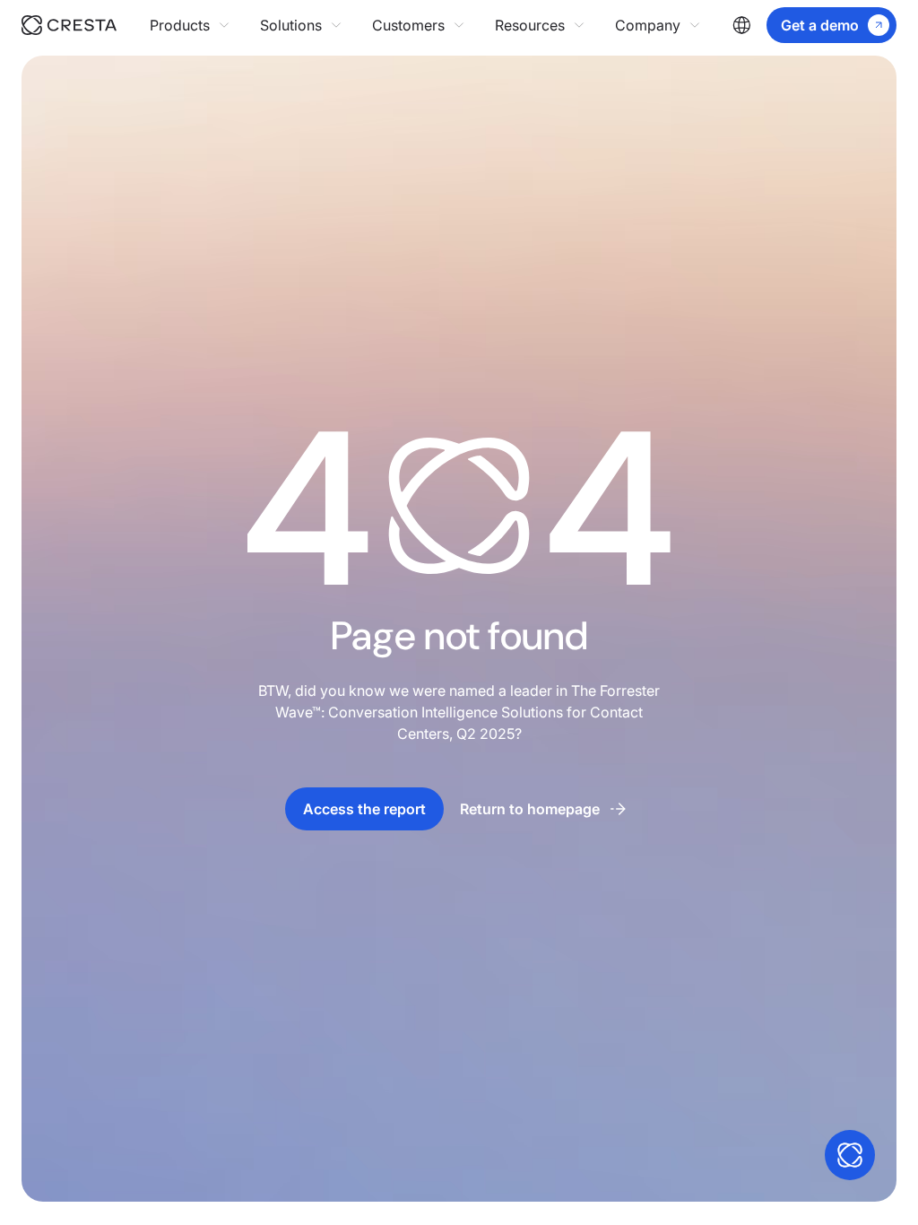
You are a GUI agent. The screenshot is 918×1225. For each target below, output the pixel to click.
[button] (190, 25)
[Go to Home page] (86, 25)
